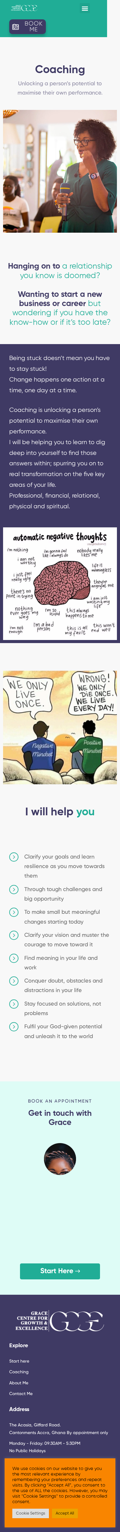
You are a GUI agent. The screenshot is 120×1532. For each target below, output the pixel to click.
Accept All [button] (65, 1513)
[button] (85, 8)
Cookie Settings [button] (30, 1513)
